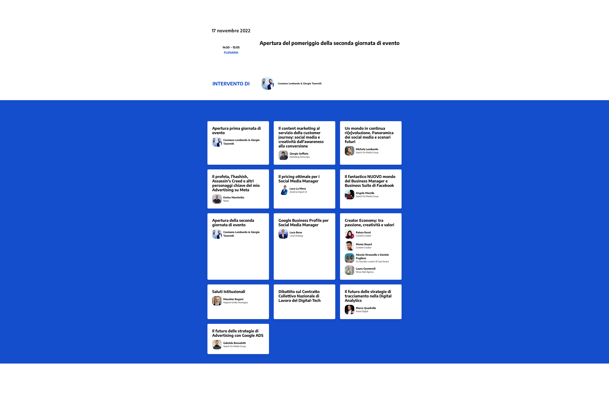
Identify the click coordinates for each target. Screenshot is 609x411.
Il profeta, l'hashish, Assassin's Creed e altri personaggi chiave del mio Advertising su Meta (236, 183)
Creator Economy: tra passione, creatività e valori (369, 222)
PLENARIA (231, 52)
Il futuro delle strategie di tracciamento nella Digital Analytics (368, 296)
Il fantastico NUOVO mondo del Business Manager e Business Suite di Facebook (370, 181)
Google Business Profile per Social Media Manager (303, 222)
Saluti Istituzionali (228, 291)
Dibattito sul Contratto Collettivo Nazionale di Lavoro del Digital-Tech (299, 296)
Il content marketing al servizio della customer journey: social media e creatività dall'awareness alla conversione (301, 137)
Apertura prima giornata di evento (236, 130)
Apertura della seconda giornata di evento (233, 222)
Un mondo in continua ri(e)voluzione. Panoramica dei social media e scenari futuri (369, 135)
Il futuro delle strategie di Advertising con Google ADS (237, 333)
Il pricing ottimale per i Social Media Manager (299, 178)
